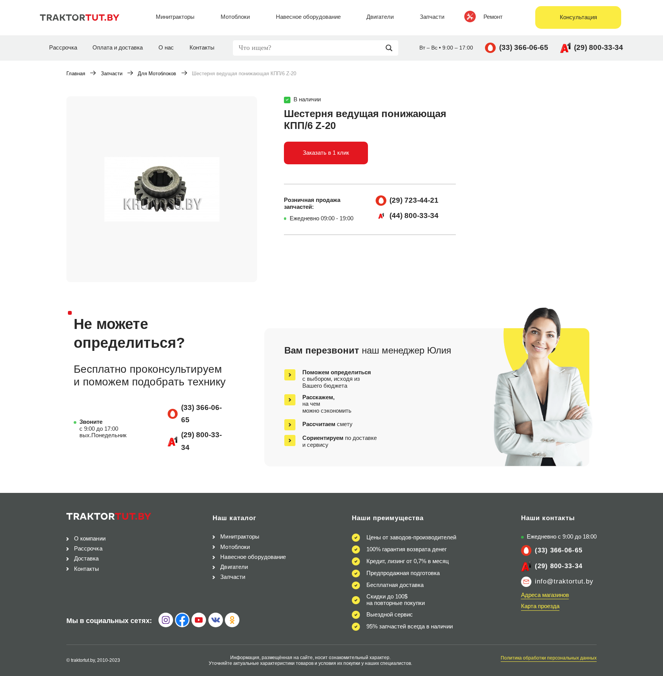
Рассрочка (63, 48)
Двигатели (234, 567)
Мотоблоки (235, 547)
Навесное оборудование (253, 557)
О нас (166, 48)
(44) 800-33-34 (414, 216)
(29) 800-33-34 (598, 47)
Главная (75, 73)
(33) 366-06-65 (523, 47)
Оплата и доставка (117, 48)
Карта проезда (540, 606)
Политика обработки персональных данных (549, 658)
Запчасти (111, 73)
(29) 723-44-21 (414, 200)
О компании (90, 539)
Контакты (202, 48)
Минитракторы (239, 537)
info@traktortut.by (564, 581)
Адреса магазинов (545, 595)
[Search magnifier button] (391, 48)
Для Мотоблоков (157, 73)
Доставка (86, 558)
